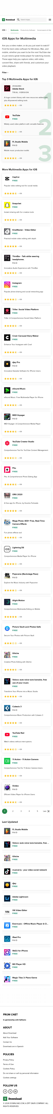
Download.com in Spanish (13, 1046)
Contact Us (7, 1042)
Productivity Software (28, 30)
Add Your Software (10, 1037)
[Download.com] (8, 19)
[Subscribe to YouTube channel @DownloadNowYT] (15, 1091)
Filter (4, 72)
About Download (9, 1033)
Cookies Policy (9, 1069)
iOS (3, 30)
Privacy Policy (8, 1060)
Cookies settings (9, 1078)
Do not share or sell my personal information (21, 1073)
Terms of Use (8, 1064)
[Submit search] (18, 20)
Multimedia (15, 30)
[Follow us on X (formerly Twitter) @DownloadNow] (10, 1091)
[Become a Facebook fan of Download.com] (5, 1091)
